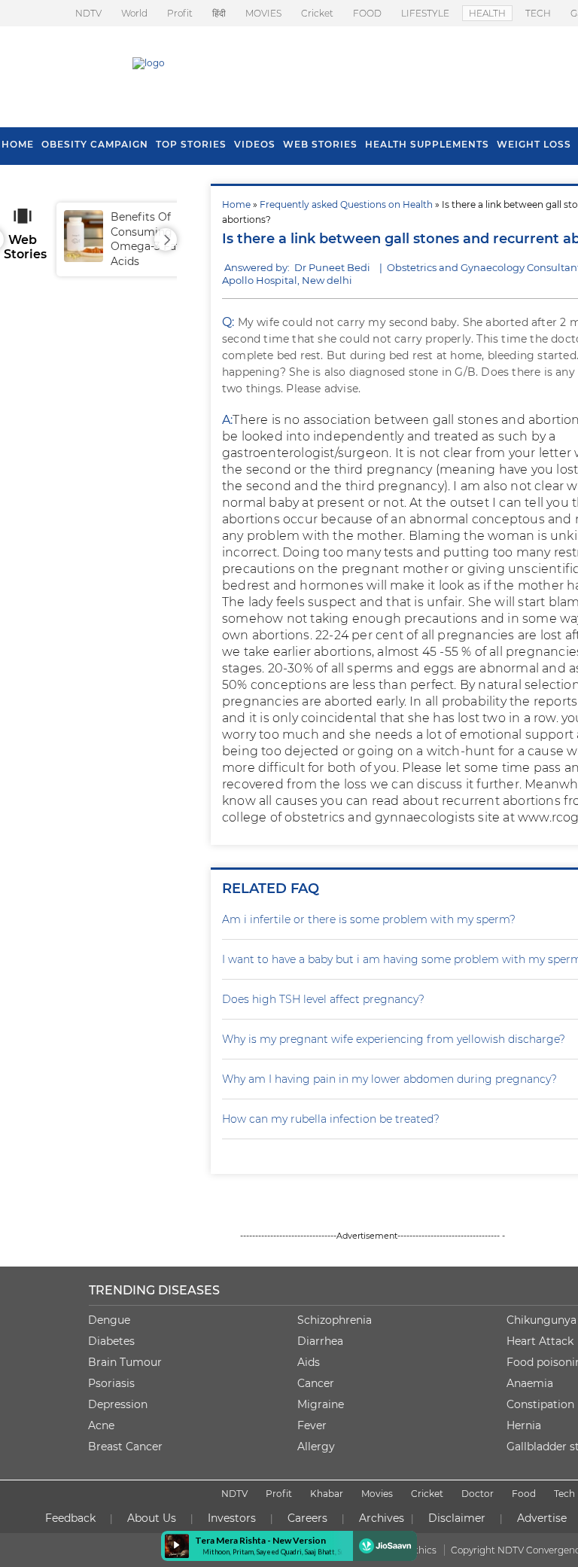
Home (236, 204)
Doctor (477, 1493)
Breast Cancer (125, 1446)
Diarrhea (320, 1341)
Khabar (326, 1493)
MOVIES (263, 13)
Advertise (542, 1518)
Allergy (316, 1446)
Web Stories (320, 144)
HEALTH (487, 13)
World (134, 13)
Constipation (540, 1404)
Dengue (109, 1320)
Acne (101, 1425)
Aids (308, 1362)
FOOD (367, 13)
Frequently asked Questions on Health (346, 204)
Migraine (320, 1404)
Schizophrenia (334, 1320)
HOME (18, 144)
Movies (377, 1493)
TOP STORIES (191, 144)
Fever (312, 1425)
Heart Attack (540, 1341)
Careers (307, 1518)
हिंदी (219, 13)
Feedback (70, 1518)
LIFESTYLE (425, 13)
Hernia (524, 1425)
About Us (151, 1518)
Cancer (315, 1383)
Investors (232, 1518)
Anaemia (530, 1383)
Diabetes (111, 1341)
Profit (180, 13)
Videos (254, 144)
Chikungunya (541, 1320)
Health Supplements (427, 144)
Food (524, 1493)
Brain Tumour (125, 1362)
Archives (381, 1518)
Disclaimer (456, 1518)
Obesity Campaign (94, 144)
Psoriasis (111, 1383)
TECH (538, 13)
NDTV (88, 13)
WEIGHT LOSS (534, 144)
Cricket (317, 13)
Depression (118, 1404)
